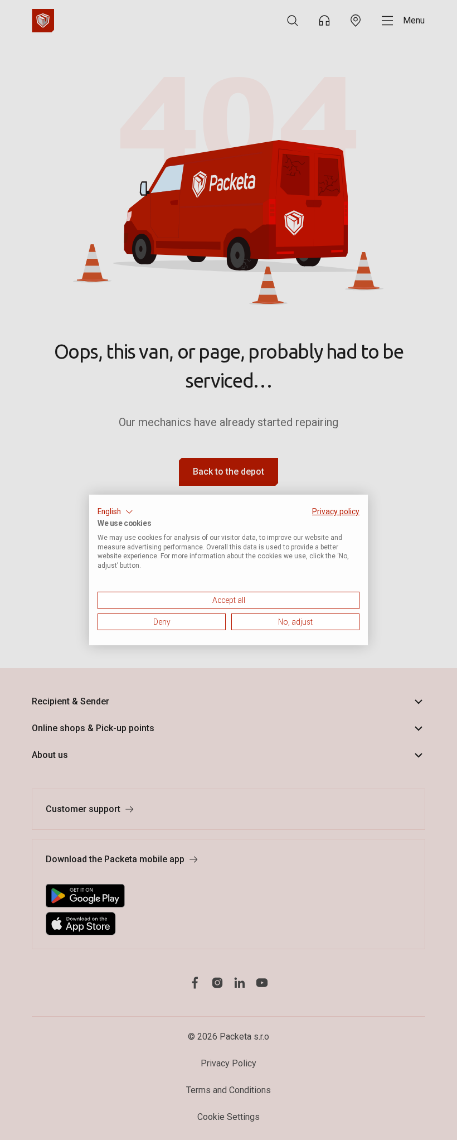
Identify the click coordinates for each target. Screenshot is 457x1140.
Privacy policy (335, 511)
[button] (115, 512)
